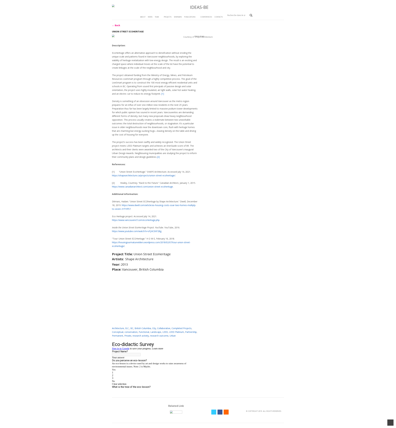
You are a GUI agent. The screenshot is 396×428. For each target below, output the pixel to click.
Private (127, 335)
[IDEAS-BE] (198, 7)
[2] (158, 156)
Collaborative (163, 328)
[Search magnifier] (251, 15)
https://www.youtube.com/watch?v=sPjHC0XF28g (136, 231)
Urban (173, 335)
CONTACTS (218, 17)
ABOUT (142, 17)
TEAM (157, 17)
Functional (144, 331)
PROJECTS (167, 17)
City (154, 328)
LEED (165, 331)
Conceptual (117, 331)
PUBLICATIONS (189, 17)
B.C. (127, 328)
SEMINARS (178, 17)
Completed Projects (182, 328)
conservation (131, 331)
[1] (162, 93)
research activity (141, 335)
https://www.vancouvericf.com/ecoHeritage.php (135, 220)
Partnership (191, 331)
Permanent (117, 335)
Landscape (155, 331)
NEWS (150, 17)
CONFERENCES (206, 17)
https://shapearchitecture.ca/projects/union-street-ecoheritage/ (143, 175)
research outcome (159, 335)
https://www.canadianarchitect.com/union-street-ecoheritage (142, 186)
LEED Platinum (176, 331)
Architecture (118, 328)
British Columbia (143, 328)
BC (131, 328)
